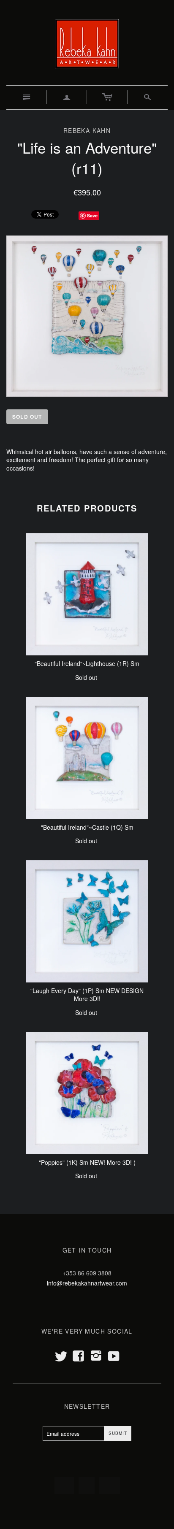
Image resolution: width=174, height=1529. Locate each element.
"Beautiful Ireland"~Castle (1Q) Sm (87, 827)
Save (92, 215)
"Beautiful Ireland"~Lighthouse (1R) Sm (87, 663)
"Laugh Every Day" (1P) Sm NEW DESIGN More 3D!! (87, 994)
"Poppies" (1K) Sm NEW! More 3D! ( (87, 1162)
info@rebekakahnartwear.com (87, 1283)
